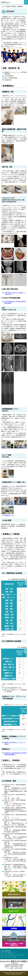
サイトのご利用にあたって (8, 953)
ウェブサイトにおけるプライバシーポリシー (13, 955)
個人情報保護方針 (6, 951)
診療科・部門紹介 (11, 6)
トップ (3, 6)
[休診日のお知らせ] (14, 896)
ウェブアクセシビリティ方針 (9, 957)
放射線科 (20, 6)
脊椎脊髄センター (9, 515)
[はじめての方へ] (14, 913)
